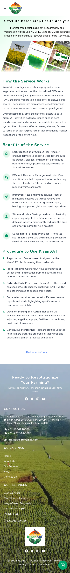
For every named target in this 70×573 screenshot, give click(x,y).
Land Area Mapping (15, 508)
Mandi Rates (11, 514)
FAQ (6, 471)
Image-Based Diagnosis (17, 503)
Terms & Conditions (39, 564)
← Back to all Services (35, 352)
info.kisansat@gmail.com (23, 440)
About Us (9, 461)
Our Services (11, 466)
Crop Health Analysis (16, 498)
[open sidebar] (5, 8)
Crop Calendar (12, 493)
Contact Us (10, 477)
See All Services (16, 521)
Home (7, 456)
